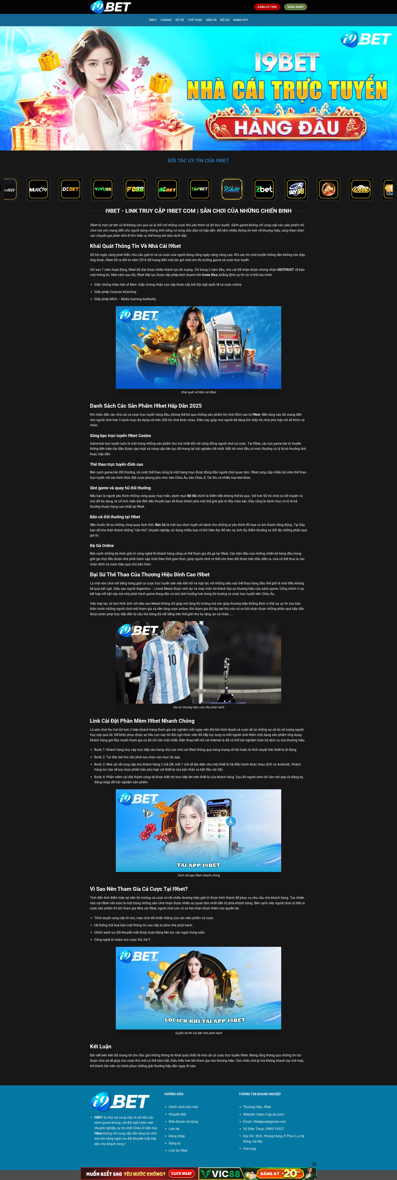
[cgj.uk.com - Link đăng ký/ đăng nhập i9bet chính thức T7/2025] (110, 7)
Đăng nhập (177, 1136)
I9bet (153, 20)
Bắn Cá (211, 20)
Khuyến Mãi (177, 1114)
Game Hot (240, 20)
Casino (166, 20)
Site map (249, 1149)
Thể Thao (195, 20)
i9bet (244, 1055)
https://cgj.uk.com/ (270, 1114)
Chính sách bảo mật (183, 1107)
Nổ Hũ (224, 20)
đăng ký (297, 777)
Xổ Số (179, 20)
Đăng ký (175, 1143)
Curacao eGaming (123, 292)
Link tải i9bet (178, 1151)
